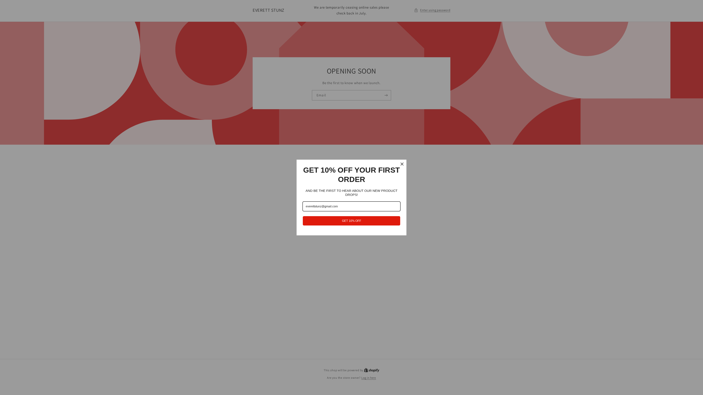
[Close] (402, 164)
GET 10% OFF (351, 220)
